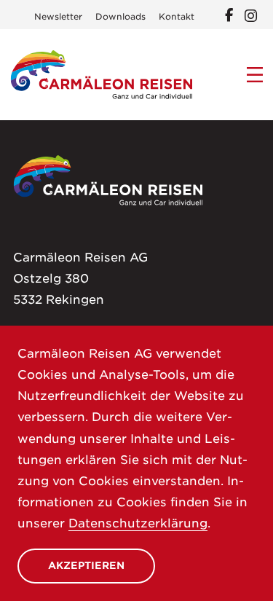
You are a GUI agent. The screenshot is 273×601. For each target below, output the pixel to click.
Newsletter (58, 17)
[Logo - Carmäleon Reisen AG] (101, 74)
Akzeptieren (86, 565)
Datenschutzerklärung (137, 523)
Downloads (120, 17)
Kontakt (176, 17)
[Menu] (255, 75)
